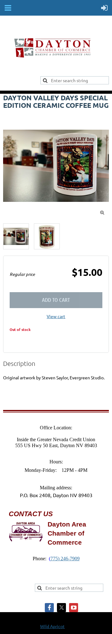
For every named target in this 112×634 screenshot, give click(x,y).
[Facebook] (49, 607)
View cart (56, 316)
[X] (61, 607)
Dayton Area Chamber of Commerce (67, 533)
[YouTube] (73, 607)
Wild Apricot (52, 626)
